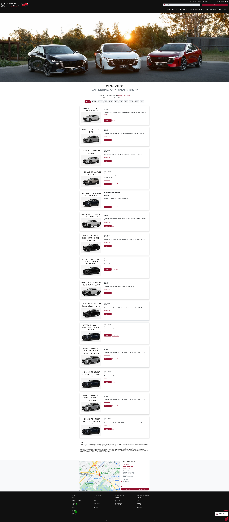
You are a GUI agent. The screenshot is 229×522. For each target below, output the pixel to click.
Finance (207, 9)
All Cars (95, 499)
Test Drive (96, 507)
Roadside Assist (118, 503)
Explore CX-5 (115, 206)
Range (172, 9)
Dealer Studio (154, 520)
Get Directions (142, 489)
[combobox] (181, 5)
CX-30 (73, 499)
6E (72, 510)
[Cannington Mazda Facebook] (225, 1)
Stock (177, 9)
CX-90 (73, 509)
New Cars (96, 500)
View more (106, 114)
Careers (138, 501)
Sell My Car (191, 9)
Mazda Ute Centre (199, 9)
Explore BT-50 (115, 226)
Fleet (220, 9)
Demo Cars (96, 501)
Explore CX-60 (115, 246)
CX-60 (73, 504)
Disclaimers (82, 442)
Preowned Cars (97, 503)
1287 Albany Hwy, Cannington (196, 1)
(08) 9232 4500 (208, 1)
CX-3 (73, 497)
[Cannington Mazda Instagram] (227, 1)
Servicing (117, 497)
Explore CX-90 (115, 358)
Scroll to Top (114, 456)
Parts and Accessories (119, 499)
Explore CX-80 (115, 335)
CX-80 (73, 507)
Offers (95, 497)
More (225, 9)
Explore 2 (114, 139)
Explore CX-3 (115, 161)
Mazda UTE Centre (119, 504)
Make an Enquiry (223, 4)
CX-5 (73, 501)
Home (168, 9)
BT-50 (73, 511)
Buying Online (140, 504)
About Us (139, 497)
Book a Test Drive (214, 4)
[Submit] (164, 5)
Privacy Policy (139, 507)
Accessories (117, 500)
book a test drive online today (124, 95)
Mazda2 (74, 514)
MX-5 (73, 513)
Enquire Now (107, 120)
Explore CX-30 (115, 183)
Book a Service (206, 4)
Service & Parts (213, 9)
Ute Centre (139, 499)
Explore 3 (114, 120)
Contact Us (128, 489)
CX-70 (73, 506)
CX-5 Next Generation (77, 500)
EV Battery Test (183, 9)
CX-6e (73, 503)
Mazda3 (74, 516)
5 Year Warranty (118, 501)
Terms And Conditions (141, 506)
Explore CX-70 (115, 382)
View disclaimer (107, 116)
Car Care (117, 506)
